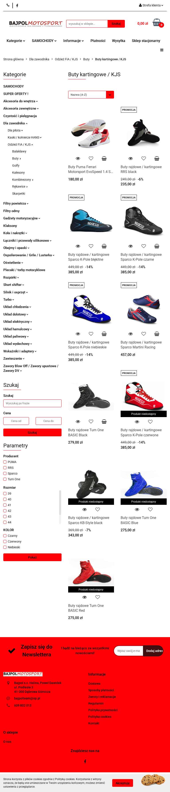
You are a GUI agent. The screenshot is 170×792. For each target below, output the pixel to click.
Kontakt (93, 723)
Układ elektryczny (16, 322)
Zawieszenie (13, 359)
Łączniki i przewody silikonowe (26, 241)
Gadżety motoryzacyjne (21, 218)
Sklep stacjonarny (146, 41)
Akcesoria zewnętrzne (20, 108)
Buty (15, 158)
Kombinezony (22, 179)
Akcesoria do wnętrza (19, 101)
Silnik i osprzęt (14, 292)
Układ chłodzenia (16, 307)
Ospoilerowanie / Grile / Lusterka (28, 255)
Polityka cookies (99, 716)
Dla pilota (14, 130)
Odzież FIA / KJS (19, 144)
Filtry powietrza (15, 203)
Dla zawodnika (14, 123)
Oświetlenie (12, 263)
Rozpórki (10, 277)
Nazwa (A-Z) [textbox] (79, 94)
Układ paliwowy (15, 336)
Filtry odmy (11, 211)
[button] (97, 674)
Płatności (98, 41)
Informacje (72, 41)
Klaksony (10, 226)
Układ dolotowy (15, 314)
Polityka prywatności (103, 710)
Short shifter (12, 285)
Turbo (7, 300)
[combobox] (91, 95)
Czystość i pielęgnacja (20, 116)
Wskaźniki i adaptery (19, 351)
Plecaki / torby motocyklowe (24, 270)
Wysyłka (118, 41)
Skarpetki (18, 193)
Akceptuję (123, 783)
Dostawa (94, 683)
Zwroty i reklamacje (102, 697)
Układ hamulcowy (16, 329)
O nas (7, 741)
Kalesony (18, 172)
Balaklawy (19, 151)
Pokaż (32, 557)
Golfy (15, 165)
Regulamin (96, 703)
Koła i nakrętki (14, 233)
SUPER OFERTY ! (15, 94)
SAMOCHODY (43, 41)
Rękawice (19, 186)
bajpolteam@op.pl (27, 698)
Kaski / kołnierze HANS (24, 137)
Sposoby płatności (101, 690)
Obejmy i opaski (15, 248)
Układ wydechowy (16, 344)
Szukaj (32, 432)
